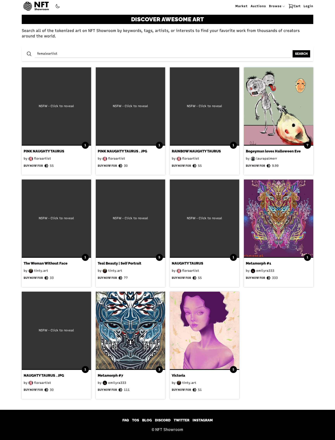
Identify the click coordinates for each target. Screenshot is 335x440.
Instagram (203, 420)
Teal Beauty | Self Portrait (119, 263)
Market (241, 6)
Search (301, 54)
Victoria (178, 375)
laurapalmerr (266, 158)
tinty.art (40, 270)
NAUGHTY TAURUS (187, 263)
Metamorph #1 (258, 263)
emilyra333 (264, 270)
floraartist (42, 158)
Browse (276, 6)
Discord (163, 420)
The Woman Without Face (45, 263)
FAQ (125, 420)
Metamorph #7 (110, 375)
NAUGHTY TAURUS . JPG (44, 375)
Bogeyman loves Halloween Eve (273, 151)
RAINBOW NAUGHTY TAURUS (196, 151)
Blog (147, 420)
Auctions (258, 6)
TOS (135, 420)
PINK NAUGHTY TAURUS (44, 151)
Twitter (181, 420)
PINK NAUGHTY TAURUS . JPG (122, 151)
